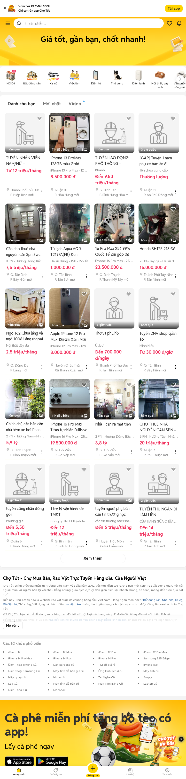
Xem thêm (93, 558)
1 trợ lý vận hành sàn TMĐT (67, 511)
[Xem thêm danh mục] (180, 79)
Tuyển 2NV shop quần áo (158, 336)
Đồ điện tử (10, 604)
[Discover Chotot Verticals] (8, 23)
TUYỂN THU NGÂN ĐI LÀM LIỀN (158, 512)
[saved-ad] (169, 23)
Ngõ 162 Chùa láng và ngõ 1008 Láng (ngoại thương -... (24, 336)
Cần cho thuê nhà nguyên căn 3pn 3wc (23, 251)
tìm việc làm (72, 604)
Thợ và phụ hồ (107, 333)
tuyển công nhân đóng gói (25, 511)
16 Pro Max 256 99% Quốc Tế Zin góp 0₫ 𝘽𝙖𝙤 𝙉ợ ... (112, 251)
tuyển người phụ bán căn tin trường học (112, 511)
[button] (5, 8)
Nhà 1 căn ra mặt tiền (113, 424)
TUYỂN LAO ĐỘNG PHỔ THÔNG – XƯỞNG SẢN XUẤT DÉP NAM (112, 161)
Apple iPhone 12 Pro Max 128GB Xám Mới (68, 336)
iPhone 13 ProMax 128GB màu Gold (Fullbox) (65, 161)
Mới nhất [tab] (52, 104)
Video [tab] (75, 104)
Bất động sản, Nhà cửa (158, 600)
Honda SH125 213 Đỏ (157, 248)
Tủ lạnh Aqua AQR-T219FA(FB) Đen (66, 251)
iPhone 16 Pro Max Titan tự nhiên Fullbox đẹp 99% (68, 427)
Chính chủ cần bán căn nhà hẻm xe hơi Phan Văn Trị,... (24, 427)
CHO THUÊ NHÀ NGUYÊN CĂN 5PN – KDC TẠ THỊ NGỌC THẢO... (158, 427)
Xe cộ (178, 600)
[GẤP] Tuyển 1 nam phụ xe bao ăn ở (156, 161)
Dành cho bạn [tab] (21, 104)
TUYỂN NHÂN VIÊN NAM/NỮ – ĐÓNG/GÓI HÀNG (23, 161)
